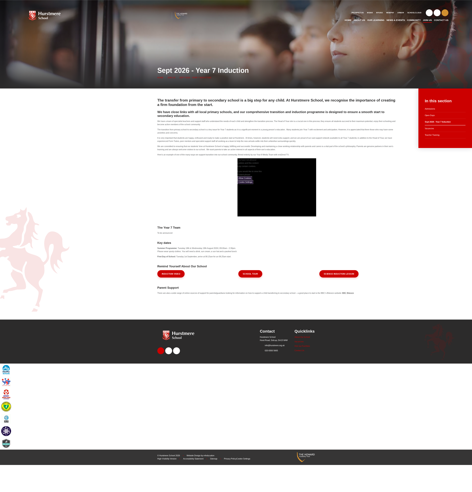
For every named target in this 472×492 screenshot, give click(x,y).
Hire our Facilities (302, 346)
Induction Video (171, 274)
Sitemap (213, 459)
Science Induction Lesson (339, 274)
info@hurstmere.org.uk (275, 345)
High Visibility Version (167, 459)
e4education (209, 456)
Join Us (171, 78)
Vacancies (299, 342)
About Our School (302, 337)
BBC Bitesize (348, 293)
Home (160, 78)
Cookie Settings (245, 182)
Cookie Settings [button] (243, 459)
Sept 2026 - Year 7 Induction (195, 78)
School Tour (250, 274)
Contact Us (299, 350)
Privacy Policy (230, 459)
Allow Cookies (244, 178)
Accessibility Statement (193, 459)
